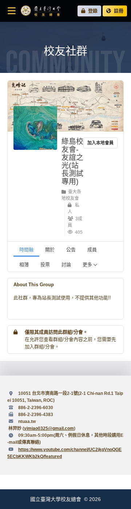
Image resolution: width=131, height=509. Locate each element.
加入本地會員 (100, 142)
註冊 (117, 10)
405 (78, 232)
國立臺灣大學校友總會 (40, 11)
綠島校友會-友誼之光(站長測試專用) (72, 161)
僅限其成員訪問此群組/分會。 (56, 332)
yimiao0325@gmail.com (49, 428)
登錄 (91, 10)
